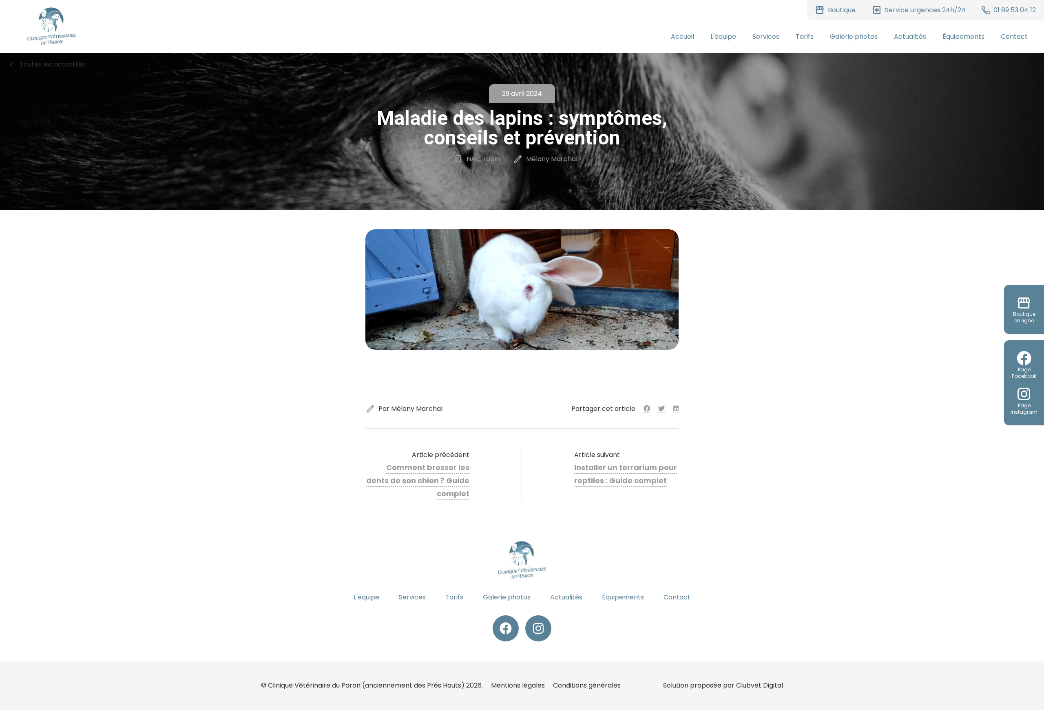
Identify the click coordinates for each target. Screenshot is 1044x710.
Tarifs (805, 36)
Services (765, 36)
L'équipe (723, 36)
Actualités (910, 36)
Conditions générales (587, 685)
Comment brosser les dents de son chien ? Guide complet (417, 480)
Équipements (963, 36)
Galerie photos (854, 36)
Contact (1014, 36)
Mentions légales (518, 685)
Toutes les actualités (46, 64)
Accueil (682, 36)
